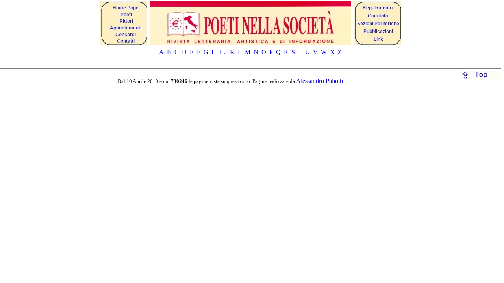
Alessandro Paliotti (319, 80)
